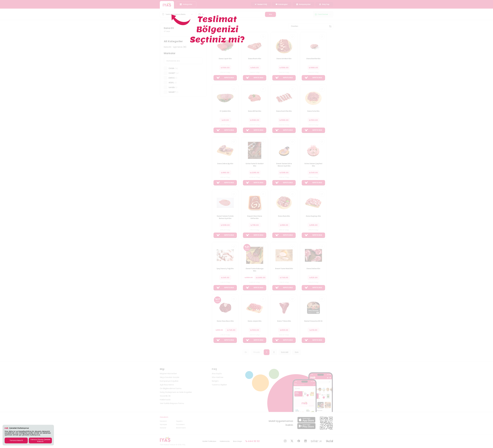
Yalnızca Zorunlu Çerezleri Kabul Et (40, 440)
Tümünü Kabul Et (16, 440)
